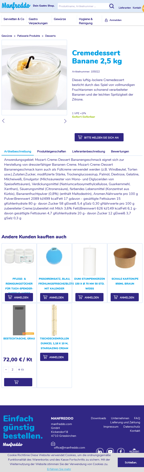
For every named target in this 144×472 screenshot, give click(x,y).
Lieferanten (125, 8)
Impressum (111, 427)
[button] (99, 137)
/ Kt (27, 359)
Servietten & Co (14, 19)
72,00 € (12, 359)
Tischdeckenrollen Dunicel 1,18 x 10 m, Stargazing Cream (54, 343)
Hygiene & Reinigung (86, 21)
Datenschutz (131, 427)
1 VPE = (77, 113)
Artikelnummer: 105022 (86, 71)
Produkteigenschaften (51, 151)
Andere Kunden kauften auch (34, 237)
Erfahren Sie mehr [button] (59, 469)
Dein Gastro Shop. (44, 6)
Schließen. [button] (131, 462)
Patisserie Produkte (28, 36)
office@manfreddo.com (69, 448)
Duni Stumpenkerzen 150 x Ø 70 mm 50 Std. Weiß (89, 283)
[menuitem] (113, 20)
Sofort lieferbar (83, 117)
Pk (84, 113)
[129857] (18, 382)
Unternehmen (120, 418)
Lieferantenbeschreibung (88, 151)
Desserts (50, 36)
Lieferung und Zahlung (125, 422)
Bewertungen (120, 151)
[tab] (18, 151)
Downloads (98, 418)
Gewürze (60, 19)
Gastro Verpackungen (38, 21)
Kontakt (137, 8)
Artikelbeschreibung (17, 151)
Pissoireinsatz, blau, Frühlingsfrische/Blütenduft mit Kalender (60, 283)
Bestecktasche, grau (19, 338)
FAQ (137, 418)
